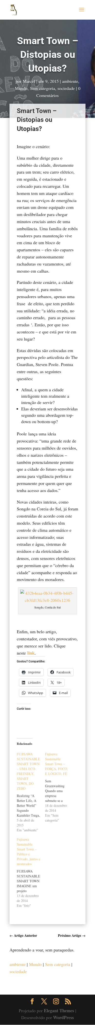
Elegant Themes (59, 1010)
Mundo (21, 88)
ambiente (70, 81)
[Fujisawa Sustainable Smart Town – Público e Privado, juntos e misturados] (31, 872)
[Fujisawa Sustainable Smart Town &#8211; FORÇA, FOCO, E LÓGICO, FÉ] (59, 787)
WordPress (63, 1017)
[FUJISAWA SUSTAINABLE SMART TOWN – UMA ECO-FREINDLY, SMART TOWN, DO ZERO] (31, 792)
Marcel (29, 81)
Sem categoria (42, 88)
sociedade (66, 88)
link (31, 653)
